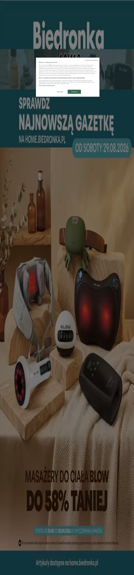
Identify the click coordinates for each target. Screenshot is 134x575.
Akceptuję (74, 91)
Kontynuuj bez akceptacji (91, 60)
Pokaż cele (60, 91)
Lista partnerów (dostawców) (47, 85)
